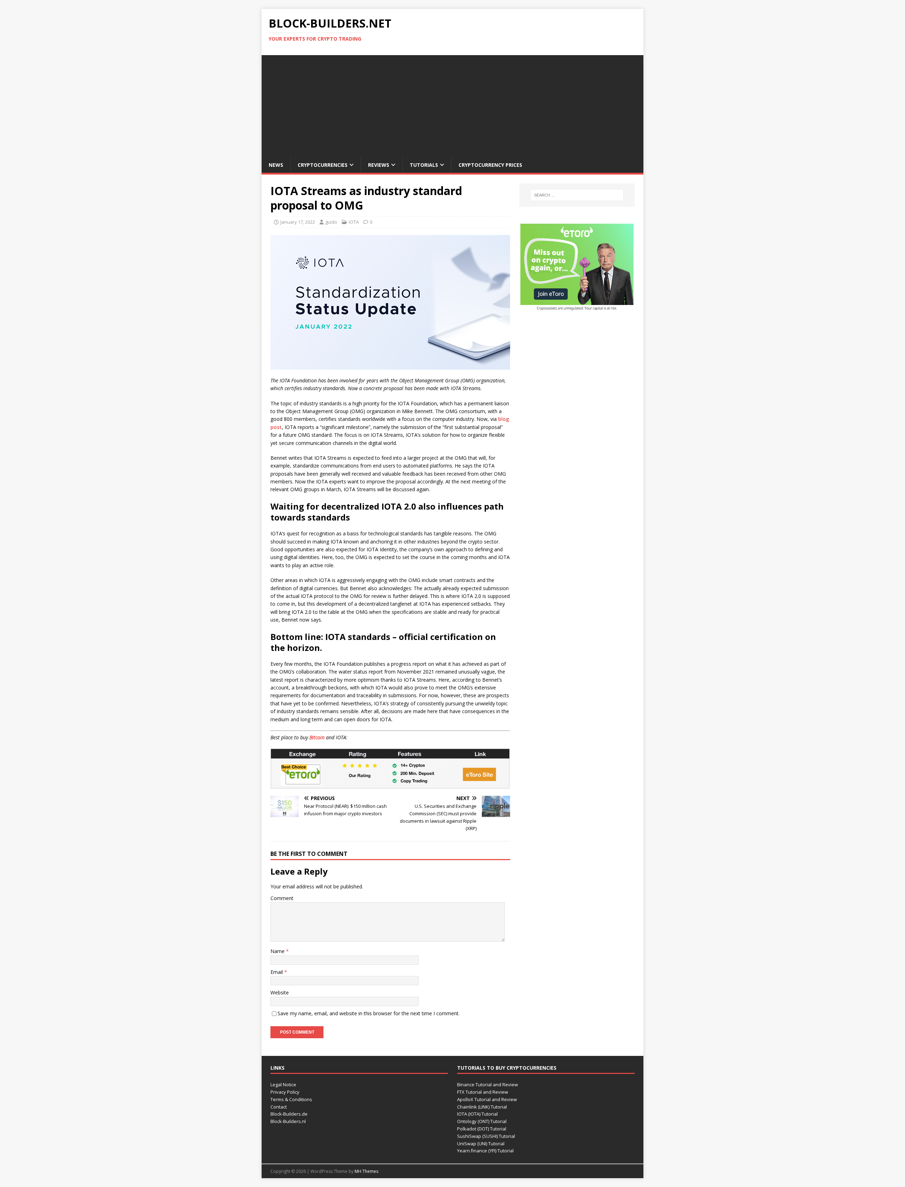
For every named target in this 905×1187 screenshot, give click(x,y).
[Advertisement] (452, 104)
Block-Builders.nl (288, 1121)
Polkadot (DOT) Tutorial (481, 1129)
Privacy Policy (284, 1092)
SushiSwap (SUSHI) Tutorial (486, 1136)
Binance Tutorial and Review (487, 1084)
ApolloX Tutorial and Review (487, 1099)
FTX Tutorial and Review (482, 1092)
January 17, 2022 (297, 222)
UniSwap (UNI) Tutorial (480, 1143)
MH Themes (366, 1171)
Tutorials (424, 164)
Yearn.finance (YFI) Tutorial (485, 1150)
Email (277, 972)
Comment (281, 898)
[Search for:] (577, 195)
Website (279, 992)
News (276, 164)
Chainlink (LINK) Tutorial (482, 1107)
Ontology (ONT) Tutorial (482, 1121)
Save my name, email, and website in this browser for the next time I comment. (369, 1013)
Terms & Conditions (291, 1099)
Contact (278, 1107)
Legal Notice (283, 1084)
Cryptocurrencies (323, 164)
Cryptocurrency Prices (490, 164)
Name (278, 951)
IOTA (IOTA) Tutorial (477, 1114)
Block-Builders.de (289, 1114)
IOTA (354, 222)
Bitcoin (317, 737)
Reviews (378, 164)
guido (331, 222)
